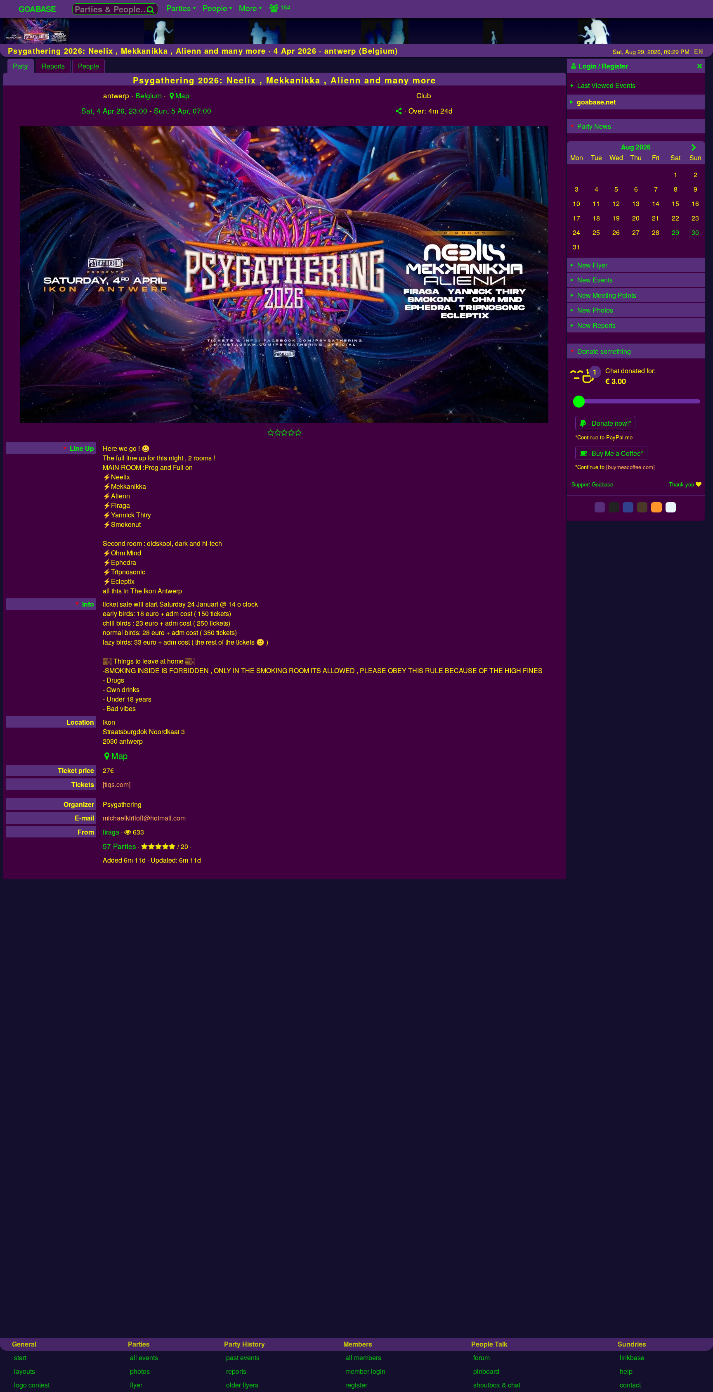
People (88, 66)
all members (363, 1357)
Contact (630, 1385)
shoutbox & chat (496, 1385)
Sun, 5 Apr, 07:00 (182, 110)
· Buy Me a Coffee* (615, 453)
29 (675, 232)
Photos (140, 1371)
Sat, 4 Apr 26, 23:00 (114, 110)
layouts (24, 1371)
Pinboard (486, 1371)
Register (356, 1385)
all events (144, 1357)
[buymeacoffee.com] (630, 467)
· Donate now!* (609, 423)
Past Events (243, 1357)
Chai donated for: (630, 370)
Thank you (681, 484)
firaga (111, 832)
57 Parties (119, 846)
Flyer (136, 1385)
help (626, 1371)
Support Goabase (592, 484)
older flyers (242, 1385)
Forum (481, 1357)
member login (365, 1371)
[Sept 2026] (694, 147)
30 (695, 232)
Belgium (148, 95)
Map (182, 95)
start (20, 1357)
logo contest (32, 1385)
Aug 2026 (636, 147)
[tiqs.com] (116, 784)
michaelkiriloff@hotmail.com (144, 818)
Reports (53, 66)
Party (20, 66)
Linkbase (632, 1357)
